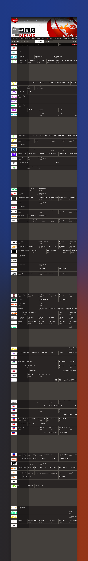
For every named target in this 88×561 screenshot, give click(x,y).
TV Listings (22, 21)
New (28, 21)
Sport (32, 21)
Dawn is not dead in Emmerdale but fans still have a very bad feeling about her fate (58, 38)
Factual (43, 21)
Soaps (62, 21)
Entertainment (55, 21)
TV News (48, 41)
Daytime (48, 21)
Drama (38, 21)
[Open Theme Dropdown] (76, 21)
